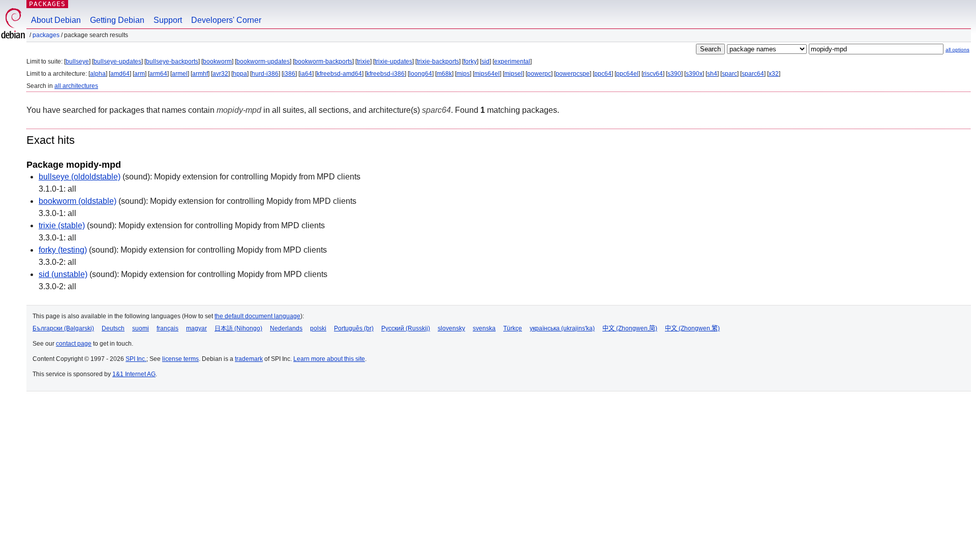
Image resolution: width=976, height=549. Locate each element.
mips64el (487, 73)
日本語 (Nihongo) (238, 328)
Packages (47, 4)
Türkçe (512, 328)
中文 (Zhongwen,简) (629, 328)
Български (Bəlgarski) (63, 328)
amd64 (120, 73)
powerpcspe (573, 73)
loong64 (420, 73)
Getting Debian (117, 20)
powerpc (539, 73)
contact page (74, 343)
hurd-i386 (265, 73)
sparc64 (753, 73)
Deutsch (113, 328)
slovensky (451, 328)
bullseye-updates (117, 61)
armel (180, 73)
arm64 (158, 73)
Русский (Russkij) (405, 328)
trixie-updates (393, 61)
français (167, 328)
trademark (249, 358)
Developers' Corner (226, 20)
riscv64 (653, 73)
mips (463, 73)
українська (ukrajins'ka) (562, 328)
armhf (200, 73)
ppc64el (627, 73)
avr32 (220, 73)
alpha (98, 73)
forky (470, 61)
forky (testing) (63, 250)
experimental (512, 61)
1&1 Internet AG (134, 374)
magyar (196, 328)
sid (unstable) (63, 274)
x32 (774, 73)
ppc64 (603, 73)
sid (485, 61)
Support (168, 20)
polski (318, 328)
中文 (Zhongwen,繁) (692, 328)
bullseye (77, 61)
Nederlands (286, 328)
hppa (240, 73)
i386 (289, 73)
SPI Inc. (136, 358)
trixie (363, 61)
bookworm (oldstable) (77, 201)
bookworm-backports (323, 61)
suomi (140, 328)
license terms (180, 358)
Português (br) (354, 328)
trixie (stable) (62, 225)
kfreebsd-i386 (386, 73)
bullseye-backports (172, 61)
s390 (674, 73)
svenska (484, 328)
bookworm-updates (263, 61)
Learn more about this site (329, 358)
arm (139, 73)
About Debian (56, 20)
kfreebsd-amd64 (339, 73)
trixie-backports (438, 61)
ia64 (306, 73)
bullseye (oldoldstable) (79, 176)
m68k (444, 73)
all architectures (76, 85)
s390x (694, 73)
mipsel (513, 73)
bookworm (217, 61)
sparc (729, 73)
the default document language (257, 316)
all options (957, 49)
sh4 (712, 73)
